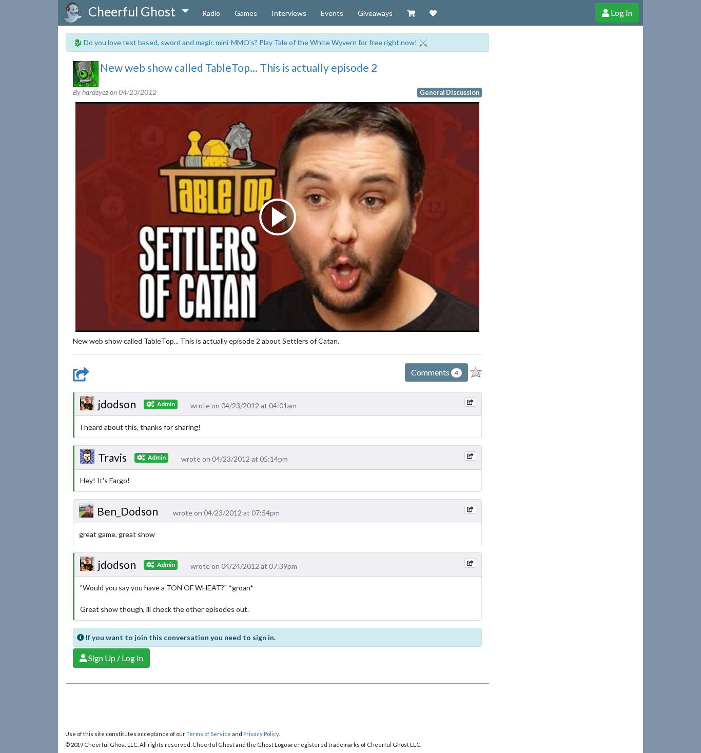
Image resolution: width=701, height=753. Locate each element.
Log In (620, 12)
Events (332, 13)
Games (246, 13)
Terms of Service (208, 733)
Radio (211, 13)
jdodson (117, 404)
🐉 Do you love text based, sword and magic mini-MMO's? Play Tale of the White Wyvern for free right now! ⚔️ (250, 42)
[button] (138, 12)
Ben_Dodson (127, 511)
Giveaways (375, 13)
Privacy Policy (261, 733)
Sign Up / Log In (115, 658)
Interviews (288, 13)
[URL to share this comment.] (470, 402)
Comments (434, 372)
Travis (112, 457)
